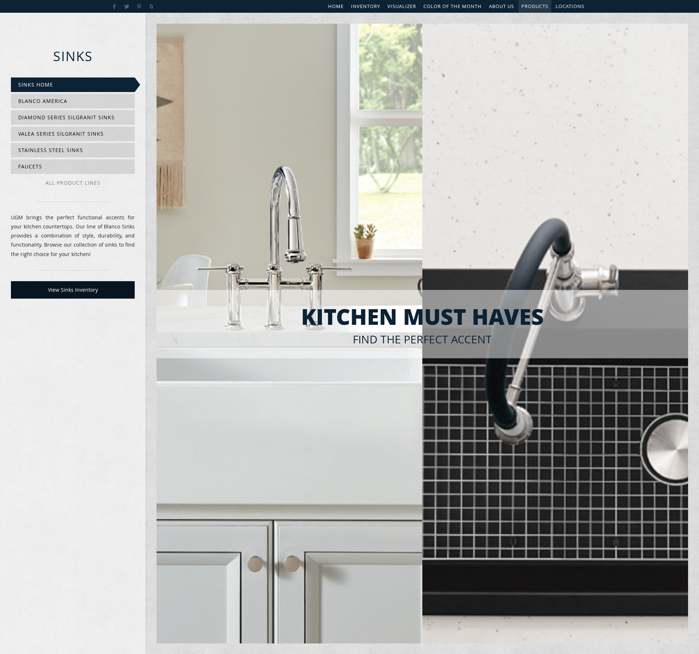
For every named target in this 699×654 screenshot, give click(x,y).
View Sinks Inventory (73, 289)
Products (534, 6)
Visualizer (401, 6)
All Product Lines (73, 182)
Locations (570, 6)
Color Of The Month (452, 6)
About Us (501, 6)
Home (336, 6)
